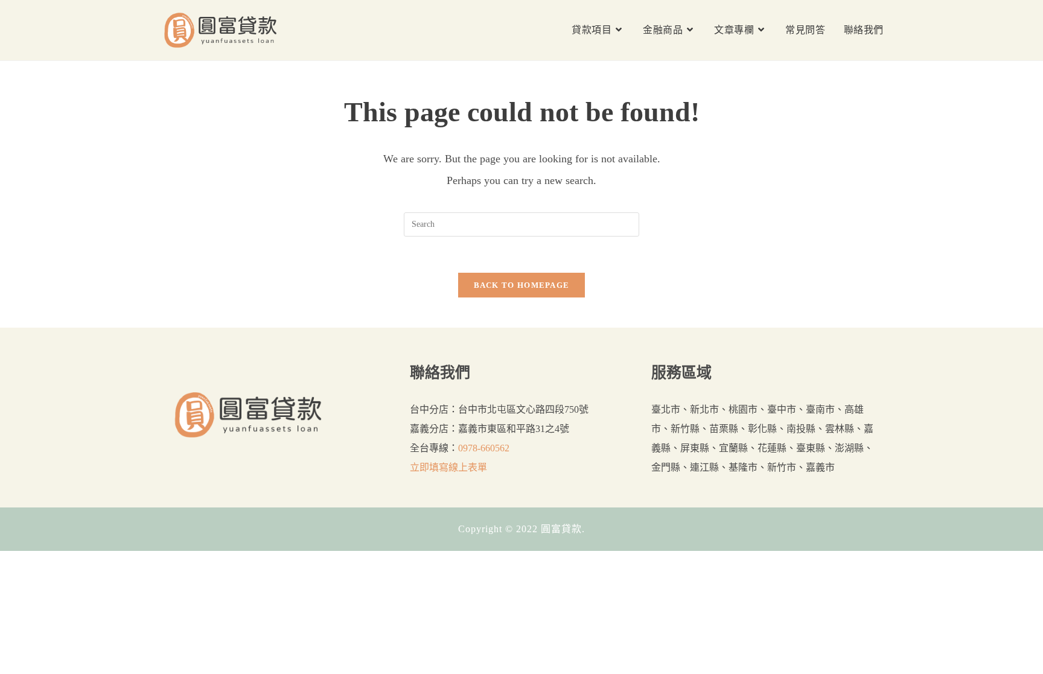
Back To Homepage (522, 285)
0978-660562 (483, 448)
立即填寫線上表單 (448, 467)
